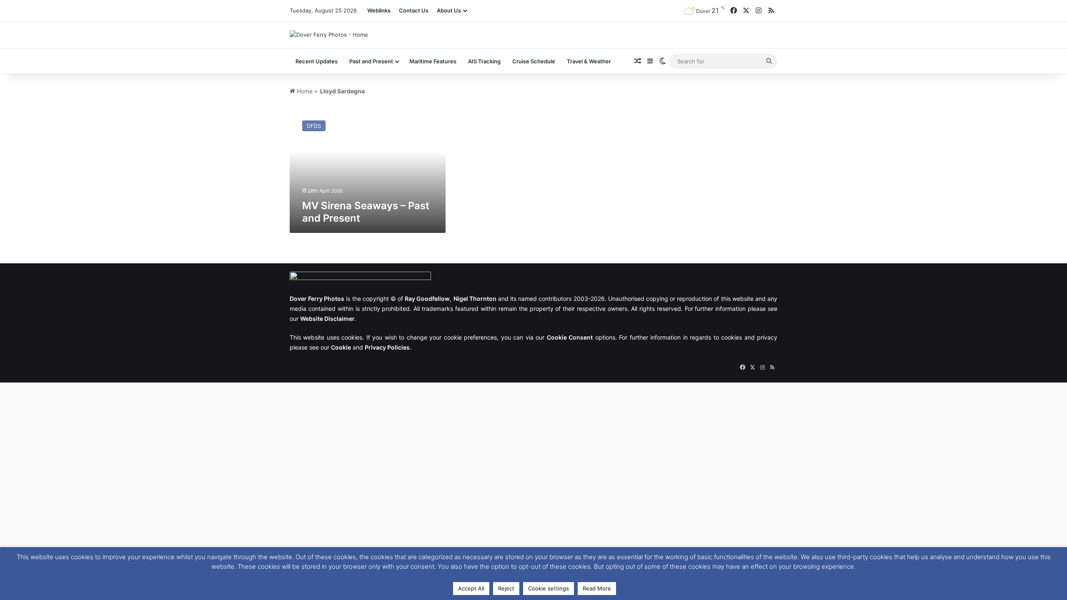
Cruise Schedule (533, 61)
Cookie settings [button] (548, 588)
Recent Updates (317, 61)
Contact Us (413, 10)
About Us (449, 10)
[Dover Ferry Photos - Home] (329, 34)
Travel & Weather (589, 61)
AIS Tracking (484, 61)
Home (304, 91)
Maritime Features (432, 61)
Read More (597, 588)
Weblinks (379, 10)
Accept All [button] (471, 588)
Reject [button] (506, 588)
